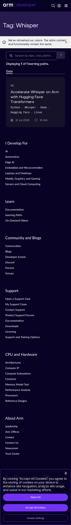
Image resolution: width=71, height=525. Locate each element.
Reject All (35, 497)
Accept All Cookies (35, 507)
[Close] (66, 473)
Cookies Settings (35, 518)
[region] (35, 497)
